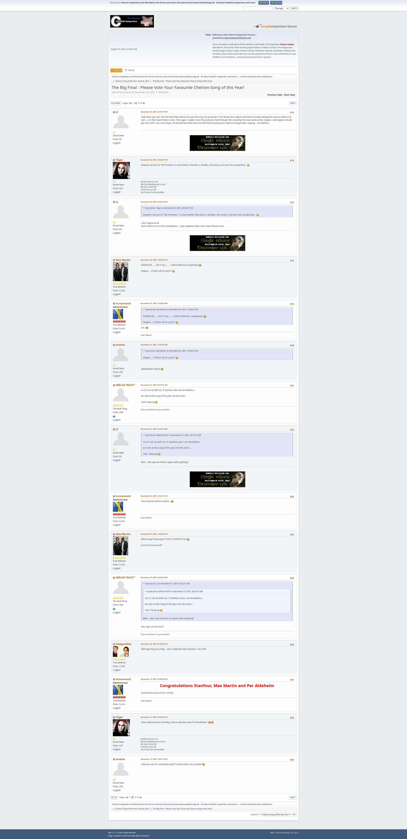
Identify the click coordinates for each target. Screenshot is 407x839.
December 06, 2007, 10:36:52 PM (154, 260)
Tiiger (119, 160)
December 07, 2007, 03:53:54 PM (154, 577)
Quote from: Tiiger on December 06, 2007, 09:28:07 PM (169, 208)
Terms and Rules (282, 832)
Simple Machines (129, 833)
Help (272, 832)
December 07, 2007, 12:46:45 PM (154, 534)
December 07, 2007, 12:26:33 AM (154, 344)
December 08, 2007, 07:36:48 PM (154, 644)
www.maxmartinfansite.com (237, 38)
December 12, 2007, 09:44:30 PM (154, 679)
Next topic (289, 94)
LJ (117, 112)
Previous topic (275, 94)
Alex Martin (123, 260)
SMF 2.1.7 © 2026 (115, 833)
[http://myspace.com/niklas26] (114, 416)
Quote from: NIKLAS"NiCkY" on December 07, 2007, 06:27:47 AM (173, 435)
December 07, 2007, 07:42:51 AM (154, 429)
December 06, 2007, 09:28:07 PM (154, 160)
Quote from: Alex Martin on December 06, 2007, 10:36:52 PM (171, 309)
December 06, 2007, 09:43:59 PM (154, 202)
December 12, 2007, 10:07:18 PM (154, 759)
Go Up (114, 797)
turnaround (123, 303)
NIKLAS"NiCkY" (125, 385)
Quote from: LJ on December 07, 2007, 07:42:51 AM (167, 583)
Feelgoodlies (123, 644)
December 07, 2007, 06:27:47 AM (154, 385)
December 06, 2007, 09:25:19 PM (154, 112)
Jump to (254, 814)
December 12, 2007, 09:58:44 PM (154, 717)
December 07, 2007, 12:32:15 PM (154, 496)
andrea (120, 344)
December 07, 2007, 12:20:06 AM (154, 303)
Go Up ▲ (295, 832)
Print (292, 103)
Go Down (115, 103)
